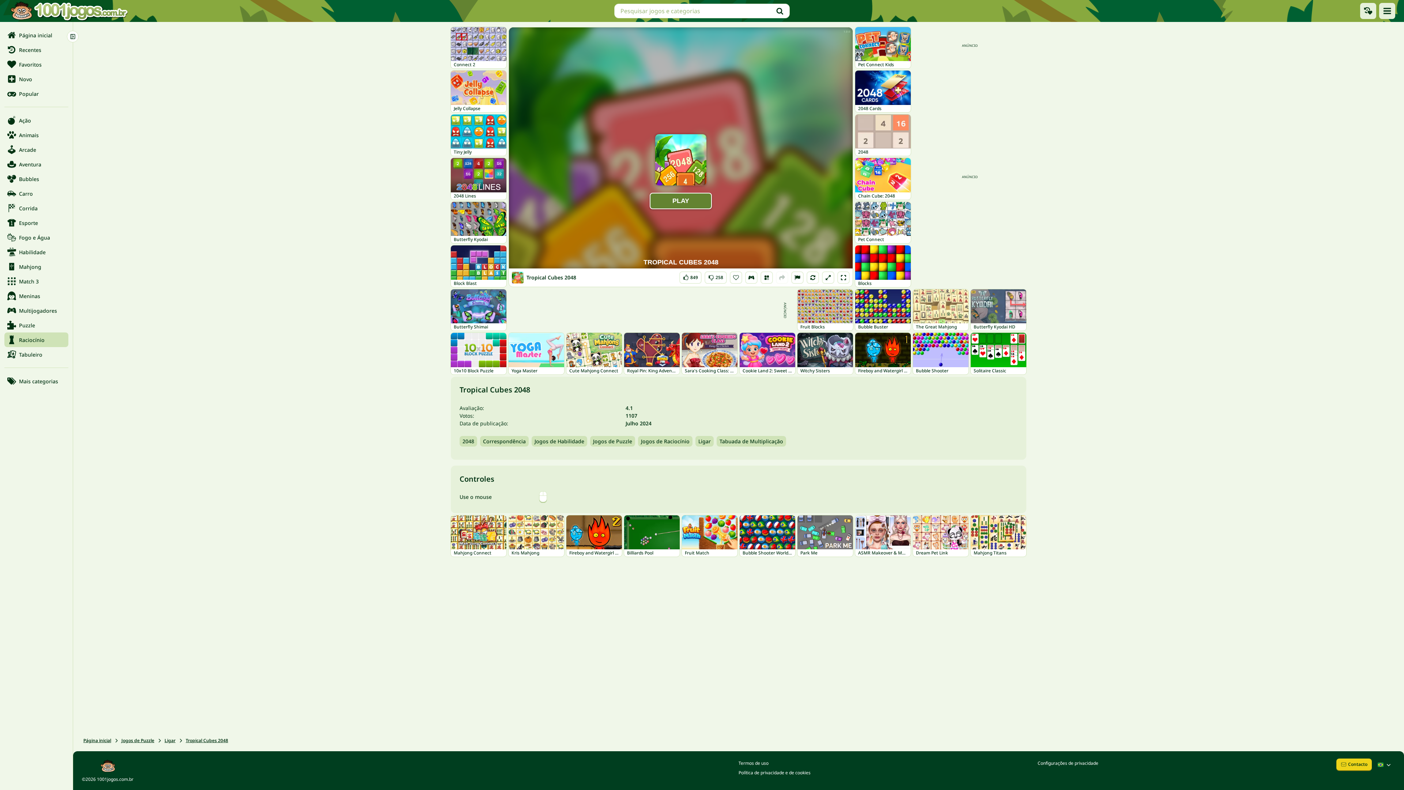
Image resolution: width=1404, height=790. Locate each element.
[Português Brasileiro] (1385, 765)
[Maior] (828, 277)
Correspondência (504, 441)
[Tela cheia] (843, 277)
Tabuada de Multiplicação (751, 441)
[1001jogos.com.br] (69, 11)
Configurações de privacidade (1068, 763)
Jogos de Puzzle (612, 441)
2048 (468, 441)
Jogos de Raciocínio (665, 441)
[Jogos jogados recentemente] (1368, 11)
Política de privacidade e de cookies (775, 773)
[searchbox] (702, 11)
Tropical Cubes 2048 (207, 740)
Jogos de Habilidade (559, 441)
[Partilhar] (782, 277)
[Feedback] (797, 277)
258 (716, 276)
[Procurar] (779, 11)
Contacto (1357, 764)
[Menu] (1387, 11)
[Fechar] (73, 36)
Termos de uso (754, 763)
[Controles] (751, 277)
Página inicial (97, 740)
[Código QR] (766, 277)
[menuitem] (36, 35)
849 (691, 276)
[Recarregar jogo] (813, 277)
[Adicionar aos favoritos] (736, 277)
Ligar (704, 441)
